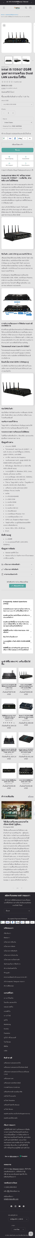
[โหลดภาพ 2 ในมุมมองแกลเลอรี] (17, 60)
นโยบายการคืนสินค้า (10, 951)
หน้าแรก (3, 14)
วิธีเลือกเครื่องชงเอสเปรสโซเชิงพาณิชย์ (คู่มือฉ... (15, 823)
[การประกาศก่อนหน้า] (3, 2)
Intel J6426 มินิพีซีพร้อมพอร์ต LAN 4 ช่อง (9, 780)
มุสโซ (6, 1020)
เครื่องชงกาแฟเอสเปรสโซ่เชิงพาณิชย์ (16, 1067)
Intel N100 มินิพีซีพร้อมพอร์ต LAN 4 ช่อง (26, 780)
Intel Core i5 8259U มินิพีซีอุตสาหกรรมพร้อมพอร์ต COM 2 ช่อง (9, 686)
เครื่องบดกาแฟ (8, 1078)
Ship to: (5, 119)
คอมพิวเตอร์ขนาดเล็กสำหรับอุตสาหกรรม (17, 1113)
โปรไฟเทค (7, 1042)
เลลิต (5, 1050)
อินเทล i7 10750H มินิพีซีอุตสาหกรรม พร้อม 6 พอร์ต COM (26, 717)
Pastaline (7, 1033)
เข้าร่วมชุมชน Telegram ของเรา (14, 981)
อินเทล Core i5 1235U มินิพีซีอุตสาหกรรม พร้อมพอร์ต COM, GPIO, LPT (8, 751)
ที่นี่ (8, 1191)
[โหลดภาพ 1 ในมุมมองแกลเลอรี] (9, 60)
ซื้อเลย (17, 150)
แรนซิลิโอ (7, 1011)
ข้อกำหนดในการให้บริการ (12, 964)
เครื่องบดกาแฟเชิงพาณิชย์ (12, 1083)
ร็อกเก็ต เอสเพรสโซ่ (10, 1002)
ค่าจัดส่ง (3, 88)
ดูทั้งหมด (31, 796)
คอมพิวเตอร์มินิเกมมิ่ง (11, 1118)
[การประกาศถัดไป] (31, 2)
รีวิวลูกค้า (7, 973)
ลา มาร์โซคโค (8, 998)
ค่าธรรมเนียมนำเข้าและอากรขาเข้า (15, 977)
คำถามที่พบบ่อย (9, 986)
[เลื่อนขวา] (33, 60)
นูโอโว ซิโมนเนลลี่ (10, 1037)
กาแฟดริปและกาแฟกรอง (12, 1087)
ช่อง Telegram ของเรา (16, 1169)
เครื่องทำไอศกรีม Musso (11, 1105)
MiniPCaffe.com (14, 1235)
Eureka (6, 1029)
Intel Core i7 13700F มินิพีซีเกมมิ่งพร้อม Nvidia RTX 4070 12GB (26, 751)
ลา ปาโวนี (7, 1015)
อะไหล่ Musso (8, 1109)
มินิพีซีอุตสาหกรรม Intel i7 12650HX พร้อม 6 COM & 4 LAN (9, 717)
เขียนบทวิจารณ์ (19, 586)
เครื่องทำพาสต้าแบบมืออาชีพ (13, 1091)
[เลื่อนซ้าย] (2, 60)
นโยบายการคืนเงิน (10, 942)
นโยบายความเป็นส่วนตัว (12, 959)
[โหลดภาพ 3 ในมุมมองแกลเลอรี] (26, 60)
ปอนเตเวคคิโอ (8, 1007)
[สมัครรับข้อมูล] (29, 911)
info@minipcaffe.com (11, 1199)
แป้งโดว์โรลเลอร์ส (10, 1096)
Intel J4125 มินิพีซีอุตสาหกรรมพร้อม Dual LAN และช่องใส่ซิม (26, 686)
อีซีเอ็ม (6, 1046)
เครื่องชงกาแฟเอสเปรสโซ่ (12, 1063)
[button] (4, 8)
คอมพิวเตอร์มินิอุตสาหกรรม (12, 14)
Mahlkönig (7, 1024)
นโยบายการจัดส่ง (9, 946)
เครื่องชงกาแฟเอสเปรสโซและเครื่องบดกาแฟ (16, 1073)
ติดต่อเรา (7, 937)
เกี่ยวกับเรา (7, 933)
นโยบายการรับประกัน (11, 955)
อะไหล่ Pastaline (9, 1100)
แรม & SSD (4, 100)
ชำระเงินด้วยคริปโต (10, 968)
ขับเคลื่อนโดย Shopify (24, 1235)
